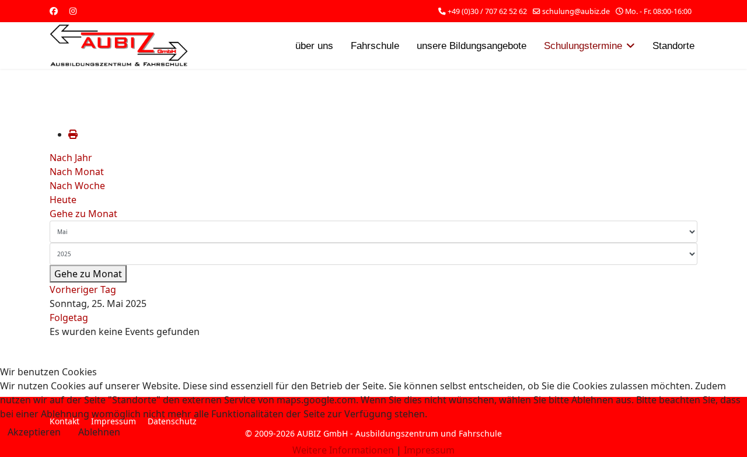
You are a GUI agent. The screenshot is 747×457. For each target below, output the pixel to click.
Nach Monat (77, 171)
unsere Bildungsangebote (471, 45)
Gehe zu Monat (83, 213)
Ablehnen (99, 431)
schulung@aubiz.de (576, 11)
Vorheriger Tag (83, 289)
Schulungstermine (583, 45)
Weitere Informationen (343, 450)
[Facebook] (54, 10)
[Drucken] (73, 134)
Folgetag (69, 317)
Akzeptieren (34, 431)
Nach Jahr (71, 157)
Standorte (673, 45)
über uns (314, 45)
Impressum (429, 450)
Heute (63, 199)
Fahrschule (375, 45)
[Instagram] (72, 10)
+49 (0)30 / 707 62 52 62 (487, 11)
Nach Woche (77, 185)
